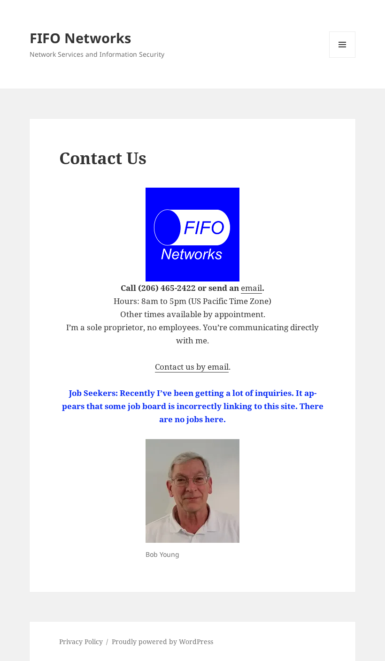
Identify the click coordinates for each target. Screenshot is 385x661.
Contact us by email (192, 366)
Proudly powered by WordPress (162, 641)
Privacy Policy (81, 641)
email (251, 287)
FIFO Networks (80, 38)
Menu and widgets (342, 57)
